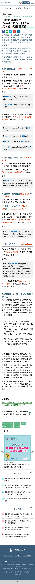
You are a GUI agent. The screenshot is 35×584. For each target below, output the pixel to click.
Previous (2, 451)
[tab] (8, 8)
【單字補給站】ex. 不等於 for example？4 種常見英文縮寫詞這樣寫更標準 (18, 535)
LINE (18, 555)
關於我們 (9, 572)
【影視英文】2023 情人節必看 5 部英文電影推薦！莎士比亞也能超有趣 (18, 515)
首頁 (5, 14)
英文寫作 (27, 8)
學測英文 (8, 8)
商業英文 (5, 427)
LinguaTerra (5, 2)
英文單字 (17, 423)
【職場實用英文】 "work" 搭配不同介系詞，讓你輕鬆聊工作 (17, 522)
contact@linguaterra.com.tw (19, 562)
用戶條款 (18, 575)
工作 (11, 427)
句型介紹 (17, 427)
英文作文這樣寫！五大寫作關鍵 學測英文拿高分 (18, 479)
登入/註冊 (27, 3)
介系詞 (23, 423)
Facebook (9, 555)
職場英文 (10, 423)
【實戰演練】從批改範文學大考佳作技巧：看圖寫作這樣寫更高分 (17, 493)
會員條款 (18, 572)
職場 (3, 423)
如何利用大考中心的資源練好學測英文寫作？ (17, 500)
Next (32, 451)
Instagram (27, 555)
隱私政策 (27, 572)
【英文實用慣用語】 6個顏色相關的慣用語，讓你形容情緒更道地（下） (17, 528)
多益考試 (17, 8)
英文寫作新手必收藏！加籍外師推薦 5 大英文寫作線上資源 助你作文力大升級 (17, 486)
